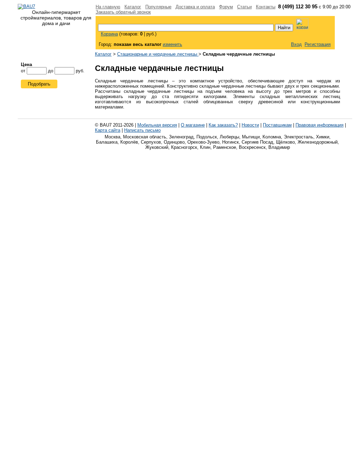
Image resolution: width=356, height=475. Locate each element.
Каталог (132, 6)
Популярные (158, 6)
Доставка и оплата (195, 6)
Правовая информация (319, 125)
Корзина (109, 34)
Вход (296, 44)
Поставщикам (277, 125)
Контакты (265, 6)
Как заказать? (223, 125)
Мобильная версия (157, 125)
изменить (172, 44)
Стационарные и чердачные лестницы (158, 54)
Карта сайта (107, 130)
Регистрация (318, 44)
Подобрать (39, 84)
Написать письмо (142, 130)
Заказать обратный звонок (123, 12)
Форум (226, 6)
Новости (250, 125)
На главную (108, 6)
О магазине (193, 125)
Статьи (244, 6)
